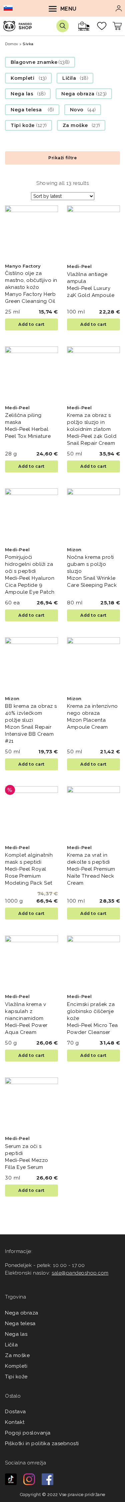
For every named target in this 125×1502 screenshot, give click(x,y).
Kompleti (22, 78)
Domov (11, 44)
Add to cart (31, 324)
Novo (77, 110)
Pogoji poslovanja (28, 1433)
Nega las (22, 94)
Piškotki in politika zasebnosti (42, 1443)
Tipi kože (23, 125)
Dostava (15, 1412)
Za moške (75, 125)
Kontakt (15, 1422)
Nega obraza (78, 94)
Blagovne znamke (34, 62)
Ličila (69, 78)
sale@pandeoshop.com (80, 1273)
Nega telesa (26, 110)
